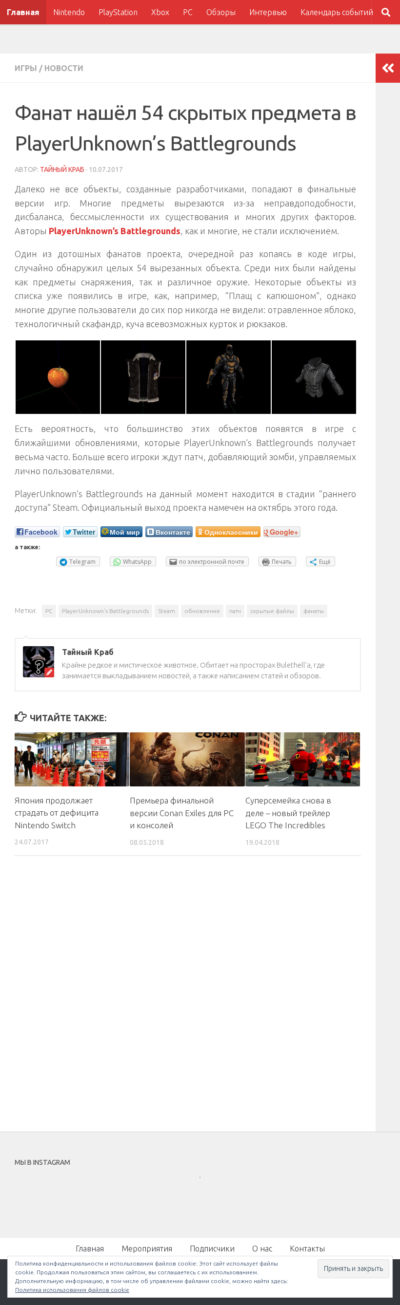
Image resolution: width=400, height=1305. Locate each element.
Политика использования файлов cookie (72, 1289)
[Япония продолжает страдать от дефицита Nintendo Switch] (72, 759)
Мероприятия (146, 1248)
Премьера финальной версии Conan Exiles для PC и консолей (182, 813)
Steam (166, 611)
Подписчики (212, 1248)
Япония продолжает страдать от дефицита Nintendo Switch (57, 813)
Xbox (160, 12)
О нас (262, 1248)
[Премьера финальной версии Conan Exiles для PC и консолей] (187, 759)
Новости (63, 68)
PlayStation (118, 12)
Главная (23, 12)
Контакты (307, 1248)
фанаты (313, 611)
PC (188, 12)
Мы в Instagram (206, 1195)
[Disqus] (188, 997)
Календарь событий (336, 12)
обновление (202, 611)
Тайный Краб (62, 169)
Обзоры (221, 12)
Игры (26, 68)
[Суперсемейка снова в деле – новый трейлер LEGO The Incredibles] (302, 759)
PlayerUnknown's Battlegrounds (105, 611)
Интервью (268, 12)
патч (235, 611)
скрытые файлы (272, 611)
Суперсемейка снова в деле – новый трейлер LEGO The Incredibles (288, 813)
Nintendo (69, 12)
